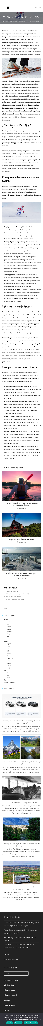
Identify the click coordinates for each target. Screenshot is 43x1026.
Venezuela (10, 658)
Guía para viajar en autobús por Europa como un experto (21, 803)
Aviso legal (7, 1000)
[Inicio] (3, 22)
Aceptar (9, 1023)
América (6, 641)
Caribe (8, 661)
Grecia (9, 636)
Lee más (37, 731)
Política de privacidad (10, 995)
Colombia (9, 653)
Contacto (6, 1010)
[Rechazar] (40, 1019)
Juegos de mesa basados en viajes (21, 539)
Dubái (8, 678)
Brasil (8, 668)
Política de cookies (9, 990)
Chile (8, 651)
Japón (8, 675)
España (9, 622)
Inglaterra (9, 632)
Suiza (8, 634)
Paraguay (9, 666)
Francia (9, 627)
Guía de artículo (9, 985)
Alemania (9, 629)
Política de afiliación (10, 1005)
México (9, 656)
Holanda (9, 639)
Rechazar (18, 1023)
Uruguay (9, 663)
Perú (8, 649)
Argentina (9, 644)
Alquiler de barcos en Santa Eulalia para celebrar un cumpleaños (21, 574)
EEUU (8, 646)
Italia (8, 624)
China (8, 673)
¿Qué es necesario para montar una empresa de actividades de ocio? (21, 504)
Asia (5, 670)
